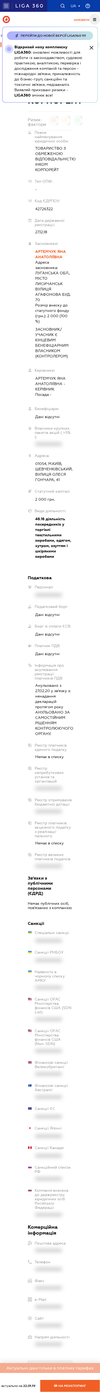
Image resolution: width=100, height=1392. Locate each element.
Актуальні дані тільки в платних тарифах (50, 1368)
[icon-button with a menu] (94, 19)
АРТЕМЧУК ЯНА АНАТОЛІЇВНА (50, 254)
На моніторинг (72, 1386)
